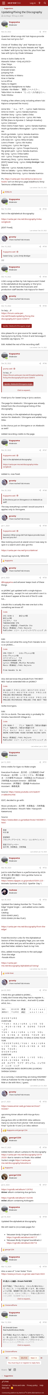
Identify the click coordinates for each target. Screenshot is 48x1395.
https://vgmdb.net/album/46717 (22, 1237)
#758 (45, 1217)
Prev (15, 1358)
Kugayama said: (9, 252)
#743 (45, 246)
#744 (45, 277)
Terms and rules (18, 1385)
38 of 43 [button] (24, 1358)
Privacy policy (32, 1385)
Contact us (6, 1385)
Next (33, 1358)
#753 (45, 900)
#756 (45, 1147)
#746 (45, 363)
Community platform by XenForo (23, 1393)
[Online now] (6, 26)
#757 (45, 1185)
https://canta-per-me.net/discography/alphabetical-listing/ (20, 964)
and (17, 1130)
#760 (45, 1322)
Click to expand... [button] (24, 390)
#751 (45, 762)
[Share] (40, 31)
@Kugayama (7, 582)
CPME (6, 1381)
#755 (45, 1102)
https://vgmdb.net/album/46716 (22, 1242)
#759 (45, 1266)
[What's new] (39, 3)
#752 (45, 868)
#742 (45, 209)
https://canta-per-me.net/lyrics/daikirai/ (19, 550)
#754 (45, 990)
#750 (45, 577)
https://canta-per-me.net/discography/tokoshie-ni (16, 1161)
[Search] (44, 3)
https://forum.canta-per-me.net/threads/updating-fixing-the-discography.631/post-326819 (18, 316)
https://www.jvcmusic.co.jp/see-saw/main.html (23, 1274)
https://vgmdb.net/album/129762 (17, 1189)
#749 (45, 526)
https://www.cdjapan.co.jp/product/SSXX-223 (22, 880)
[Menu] (4, 3)
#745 (45, 306)
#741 (45, 32)
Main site (5, 1388)
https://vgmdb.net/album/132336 (17, 1197)
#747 (45, 450)
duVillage (7, 16)
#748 (45, 490)
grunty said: (8, 368)
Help (41, 1385)
